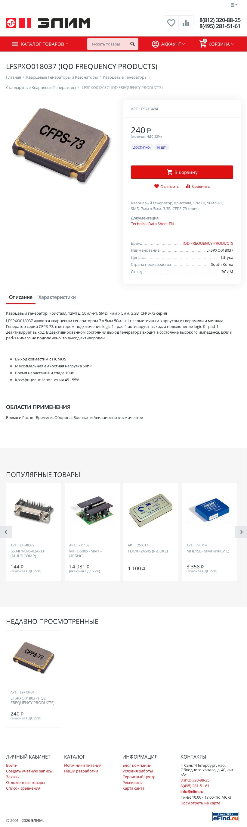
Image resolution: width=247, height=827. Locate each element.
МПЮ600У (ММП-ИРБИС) (85, 553)
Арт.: (135, 109)
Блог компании (136, 765)
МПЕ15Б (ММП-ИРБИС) (208, 551)
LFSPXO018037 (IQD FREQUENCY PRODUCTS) (32, 701)
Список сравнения (23, 788)
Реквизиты (132, 782)
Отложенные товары (25, 782)
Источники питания (82, 765)
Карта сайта (133, 788)
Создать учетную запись (29, 771)
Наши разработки (81, 771)
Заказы (13, 776)
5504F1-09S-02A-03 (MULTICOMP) (27, 553)
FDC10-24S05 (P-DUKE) (148, 551)
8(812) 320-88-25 (220, 20)
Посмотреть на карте (200, 803)
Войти (11, 765)
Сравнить (201, 186)
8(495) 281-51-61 (220, 26)
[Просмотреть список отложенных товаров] (171, 26)
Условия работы (137, 771)
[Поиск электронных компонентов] (225, 816)
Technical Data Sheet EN (152, 223)
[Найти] (132, 44)
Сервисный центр (139, 776)
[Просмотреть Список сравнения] (186, 26)
